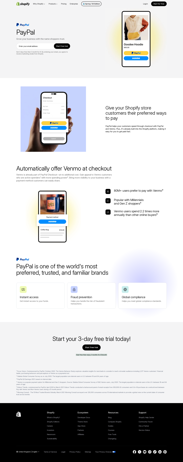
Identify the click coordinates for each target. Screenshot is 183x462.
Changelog (112, 439)
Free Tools (112, 434)
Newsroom (51, 434)
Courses (111, 430)
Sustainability (52, 439)
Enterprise (74, 4)
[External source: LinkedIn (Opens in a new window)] (160, 452)
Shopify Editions (53, 422)
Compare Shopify (114, 422)
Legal (63, 452)
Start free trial (91, 347)
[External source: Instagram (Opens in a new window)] (149, 452)
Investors (50, 430)
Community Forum (146, 422)
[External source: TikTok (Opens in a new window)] (155, 452)
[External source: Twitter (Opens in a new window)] (139, 452)
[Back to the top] (18, 414)
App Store (81, 426)
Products (52, 4)
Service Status (144, 430)
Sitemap (88, 452)
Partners (81, 430)
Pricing (63, 4)
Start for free (158, 4)
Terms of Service (50, 452)
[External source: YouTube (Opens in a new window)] (144, 452)
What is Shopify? (53, 417)
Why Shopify (38, 4)
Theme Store (83, 422)
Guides (110, 426)
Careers (50, 426)
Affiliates (81, 434)
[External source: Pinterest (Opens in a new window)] (165, 452)
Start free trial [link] (62, 46)
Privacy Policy (74, 452)
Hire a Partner (144, 426)
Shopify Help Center (146, 417)
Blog (110, 417)
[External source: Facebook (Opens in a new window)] (134, 452)
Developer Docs (84, 417)
